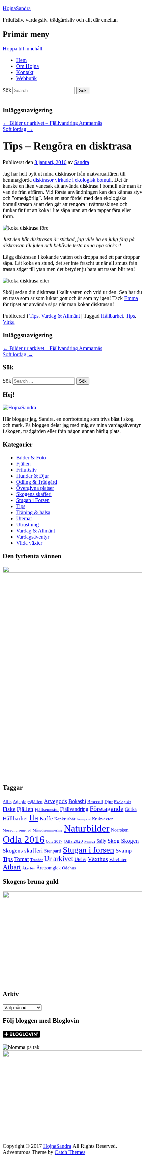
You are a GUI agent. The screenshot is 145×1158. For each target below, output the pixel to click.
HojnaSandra (17, 8)
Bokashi (77, 801)
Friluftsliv (26, 470)
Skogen (130, 841)
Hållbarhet (112, 316)
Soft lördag (18, 129)
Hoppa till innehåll (22, 48)
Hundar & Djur (32, 476)
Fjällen (23, 464)
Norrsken (119, 830)
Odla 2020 (73, 841)
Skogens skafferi (34, 494)
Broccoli (95, 801)
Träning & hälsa (33, 512)
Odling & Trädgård (36, 482)
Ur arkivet (58, 859)
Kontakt (24, 72)
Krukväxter (102, 819)
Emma (131, 298)
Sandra (81, 162)
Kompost (84, 819)
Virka (8, 322)
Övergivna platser (35, 488)
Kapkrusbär (64, 819)
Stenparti (52, 851)
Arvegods (55, 801)
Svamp (124, 850)
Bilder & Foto (31, 457)
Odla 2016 (24, 839)
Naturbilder (87, 828)
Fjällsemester (47, 809)
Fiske (9, 808)
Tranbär (36, 860)
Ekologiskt (122, 802)
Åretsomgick (48, 867)
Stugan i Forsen (33, 500)
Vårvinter (117, 859)
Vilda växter (29, 543)
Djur (109, 801)
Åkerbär (28, 868)
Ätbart (12, 867)
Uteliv (80, 859)
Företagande (106, 808)
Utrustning (27, 524)
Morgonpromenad (17, 830)
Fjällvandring (74, 809)
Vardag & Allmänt (60, 316)
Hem (21, 60)
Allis (7, 801)
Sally (101, 841)
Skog (114, 841)
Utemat (24, 518)
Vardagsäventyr (32, 537)
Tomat (21, 859)
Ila (33, 817)
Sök (7, 90)
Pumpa (89, 841)
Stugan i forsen (88, 849)
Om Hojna (27, 66)
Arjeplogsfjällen (27, 801)
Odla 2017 (54, 841)
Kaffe (46, 818)
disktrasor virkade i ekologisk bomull (72, 180)
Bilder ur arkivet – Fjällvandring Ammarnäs (52, 123)
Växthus (98, 859)
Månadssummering (47, 830)
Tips (33, 316)
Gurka (131, 809)
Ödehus (69, 868)
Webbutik (26, 78)
